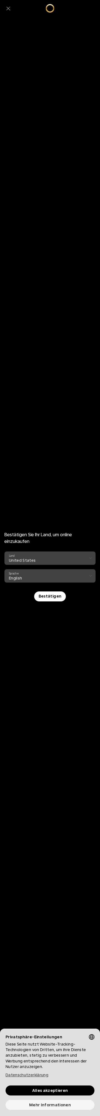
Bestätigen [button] (50, 596)
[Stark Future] (50, 8)
